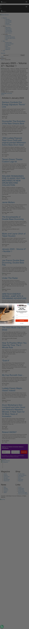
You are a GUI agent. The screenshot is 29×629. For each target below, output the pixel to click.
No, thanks (21, 323)
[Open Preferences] (2, 626)
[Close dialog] (28, 304)
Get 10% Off (22, 320)
